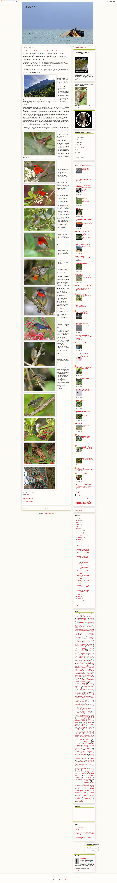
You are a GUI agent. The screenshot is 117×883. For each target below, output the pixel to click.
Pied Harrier (90, 720)
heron (89, 672)
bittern (91, 623)
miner (91, 700)
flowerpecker (89, 657)
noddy (80, 707)
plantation (76, 724)
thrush (87, 782)
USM (86, 788)
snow (91, 754)
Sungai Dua (79, 765)
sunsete (87, 767)
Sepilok (84, 746)
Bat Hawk (78, 621)
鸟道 (77, 197)
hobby (84, 673)
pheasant (90, 719)
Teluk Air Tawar (78, 781)
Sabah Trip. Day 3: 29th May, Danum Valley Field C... (83, 582)
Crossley (85, 642)
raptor (93, 732)
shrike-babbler (90, 751)
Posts (90, 847)
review (91, 735)
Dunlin (76, 650)
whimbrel (91, 794)
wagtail (80, 790)
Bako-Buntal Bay (78, 619)
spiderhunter (78, 757)
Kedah (91, 683)
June (79, 543)
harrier (82, 670)
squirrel (84, 758)
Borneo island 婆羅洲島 (82, 473)
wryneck (78, 801)
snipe (85, 754)
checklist (90, 637)
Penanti (92, 716)
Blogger (66, 879)
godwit (89, 665)
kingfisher (77, 686)
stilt (78, 760)
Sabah (28, 494)
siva (88, 752)
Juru (76, 679)
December (80, 530)
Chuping (76, 638)
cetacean (78, 637)
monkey (82, 703)
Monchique (77, 703)
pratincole (77, 728)
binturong (86, 623)
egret (76, 653)
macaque (77, 697)
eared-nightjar (78, 651)
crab (89, 641)
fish (92, 656)
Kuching (91, 690)
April (79, 596)
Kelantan (76, 684)
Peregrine (84, 718)
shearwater (78, 750)
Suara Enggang (90, 761)
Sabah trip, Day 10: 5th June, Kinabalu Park (83, 553)
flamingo (82, 657)
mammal (87, 699)
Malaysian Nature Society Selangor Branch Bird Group (83, 838)
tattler (80, 779)
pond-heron (82, 725)
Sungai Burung (84, 764)
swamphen (83, 768)
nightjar (90, 705)
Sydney (82, 771)
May (79, 594)
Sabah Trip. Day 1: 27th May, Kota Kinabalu (83, 590)
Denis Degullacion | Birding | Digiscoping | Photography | (84, 366)
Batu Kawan (85, 621)
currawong (77, 645)
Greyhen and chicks (87, 264)
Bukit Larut (92, 630)
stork (76, 761)
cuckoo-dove (83, 644)
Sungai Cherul (91, 764)
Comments (91, 850)
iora (85, 676)
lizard (80, 696)
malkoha (81, 699)
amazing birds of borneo (83, 389)
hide (81, 673)
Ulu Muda (81, 788)
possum (90, 727)
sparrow (77, 755)
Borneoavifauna (80, 457)
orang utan (77, 709)
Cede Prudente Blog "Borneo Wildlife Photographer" (84, 232)
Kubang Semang (83, 690)
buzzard (77, 634)
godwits (76, 666)
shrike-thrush (77, 752)
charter (85, 637)
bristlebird (82, 627)
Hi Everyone (85, 313)
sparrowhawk (84, 755)
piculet (83, 720)
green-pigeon (85, 669)
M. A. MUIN (79, 423)
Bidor (82, 623)
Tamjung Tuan (83, 773)
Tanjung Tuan (88, 777)
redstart (76, 735)
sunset (81, 767)
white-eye (85, 797)
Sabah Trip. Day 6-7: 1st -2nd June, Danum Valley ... (83, 567)
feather (76, 656)
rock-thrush (81, 738)
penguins (78, 717)
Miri (81, 701)
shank (88, 748)
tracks (90, 784)
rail (84, 731)
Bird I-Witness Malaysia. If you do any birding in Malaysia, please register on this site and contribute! (84, 833)
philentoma (77, 720)
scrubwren (92, 745)
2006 (77, 605)
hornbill (89, 675)
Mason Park (79, 700)
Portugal (83, 727)
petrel (76, 719)
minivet (76, 701)
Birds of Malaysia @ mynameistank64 (81, 311)
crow (91, 642)
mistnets (85, 701)
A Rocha (77, 829)
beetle (88, 622)
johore (84, 678)
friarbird (76, 662)
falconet (85, 655)
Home (46, 508)
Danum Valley (84, 645)
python (80, 731)
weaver (77, 793)
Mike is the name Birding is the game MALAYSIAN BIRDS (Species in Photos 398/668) (84, 502)
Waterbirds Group (78, 792)
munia (86, 704)
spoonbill (78, 758)
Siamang (83, 752)
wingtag (78, 798)
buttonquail (91, 633)
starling (92, 758)
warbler (89, 790)
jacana (92, 676)
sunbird (76, 764)
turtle (85, 786)
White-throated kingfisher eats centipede (85, 170)
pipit (84, 722)
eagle (82, 650)
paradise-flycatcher (79, 713)
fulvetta (77, 663)
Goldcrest (81, 666)
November (80, 532)
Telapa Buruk (90, 779)
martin (92, 699)
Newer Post (26, 508)
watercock (86, 792)
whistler (78, 795)
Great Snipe (91, 667)
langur (81, 692)
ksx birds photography (82, 378)
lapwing (87, 692)
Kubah (76, 690)
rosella (76, 739)
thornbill (83, 782)
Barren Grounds (91, 619)
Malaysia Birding (79, 827)
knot (77, 688)
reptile (81, 735)
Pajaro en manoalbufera (82, 335)
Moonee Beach (89, 703)
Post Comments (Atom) (49, 513)
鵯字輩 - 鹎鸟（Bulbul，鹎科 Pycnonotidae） (86, 200)
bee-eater (82, 622)
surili (91, 767)
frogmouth (91, 662)
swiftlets (85, 769)
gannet (82, 663)
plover (83, 724)
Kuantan (91, 689)
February (80, 600)
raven (85, 733)
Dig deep (28, 6)
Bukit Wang (91, 632)
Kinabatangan (89, 684)
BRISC (76, 627)
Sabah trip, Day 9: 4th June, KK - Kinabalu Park (83, 558)
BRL (87, 627)
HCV (85, 672)
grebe (77, 669)
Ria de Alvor (77, 736)
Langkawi (76, 692)
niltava (76, 707)
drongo (84, 648)
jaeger (78, 678)
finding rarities (86, 656)
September (81, 537)
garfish (87, 663)
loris (91, 696)
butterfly (84, 633)
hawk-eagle (79, 672)
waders (91, 788)
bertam (77, 623)
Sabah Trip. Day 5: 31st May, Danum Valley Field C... (83, 572)
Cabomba (84, 634)
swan (89, 768)
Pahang (91, 712)
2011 (77, 520)
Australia (91, 616)
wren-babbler (90, 800)
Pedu (92, 715)
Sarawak (76, 743)
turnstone (78, 786)
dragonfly (77, 648)
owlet (78, 712)
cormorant (78, 641)
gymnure (76, 670)
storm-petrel (82, 761)
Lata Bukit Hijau (78, 693)
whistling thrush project (87, 795)
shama (81, 748)
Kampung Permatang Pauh (87, 681)
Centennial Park (91, 636)
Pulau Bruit (90, 728)
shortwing (77, 751)
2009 (77, 524)
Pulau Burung (78, 729)
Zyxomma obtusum (86, 325)
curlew (90, 644)
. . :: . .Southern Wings (82, 342)
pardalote (87, 713)
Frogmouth (79, 435)
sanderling (77, 742)
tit (80, 784)
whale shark (84, 794)
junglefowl (90, 678)
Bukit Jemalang (78, 630)
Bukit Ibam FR (89, 629)
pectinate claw (86, 715)
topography (85, 784)
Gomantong (87, 666)
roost (91, 738)
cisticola (82, 638)
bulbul (77, 633)
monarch (91, 701)
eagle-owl (90, 650)
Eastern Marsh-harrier (88, 651)
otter (89, 711)
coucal (84, 641)
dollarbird (77, 646)
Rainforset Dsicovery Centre (82, 732)
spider (91, 755)
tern (86, 781)
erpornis (88, 653)
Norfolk (84, 707)
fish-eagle (76, 657)
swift (93, 768)
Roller (87, 738)
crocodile (79, 642)
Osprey (84, 711)
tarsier (76, 779)
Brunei (77, 629)
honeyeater (90, 673)
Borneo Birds (79, 305)
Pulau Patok (86, 729)
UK (89, 786)
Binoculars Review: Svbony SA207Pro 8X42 (86, 189)
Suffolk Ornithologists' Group (84, 763)
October (80, 535)
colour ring (87, 640)
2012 (77, 518)
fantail (91, 655)
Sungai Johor (86, 765)
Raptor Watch (79, 733)
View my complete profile (81, 870)
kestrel (81, 684)
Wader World (79, 274)
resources (86, 735)
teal (84, 779)
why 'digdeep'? (91, 797)
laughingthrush (87, 693)
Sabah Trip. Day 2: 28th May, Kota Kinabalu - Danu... (83, 587)
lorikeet (86, 696)
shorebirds (89, 750)
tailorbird (88, 771)
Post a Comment (29, 501)
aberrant (82, 613)
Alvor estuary (91, 615)
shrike (82, 751)
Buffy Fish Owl (85, 209)
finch (80, 656)
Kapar (83, 683)
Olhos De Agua (90, 707)
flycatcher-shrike (86, 659)
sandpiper (86, 742)
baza (77, 622)
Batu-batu (92, 621)
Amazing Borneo (80, 400)
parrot (93, 713)
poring (89, 725)
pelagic (76, 716)
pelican (81, 716)
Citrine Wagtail (89, 638)
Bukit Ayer (82, 629)
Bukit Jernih (85, 630)
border (85, 625)
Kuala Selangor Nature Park (81, 689)
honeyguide (77, 675)
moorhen (77, 704)
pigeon (76, 722)
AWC (79, 618)
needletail (77, 705)
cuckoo (76, 644)
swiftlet (78, 770)
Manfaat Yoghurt (86, 356)
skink (92, 752)
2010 (77, 522)
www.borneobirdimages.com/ (84, 498)
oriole (78, 711)
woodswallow (78, 800)
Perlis (90, 718)
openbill (85, 708)
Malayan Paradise (81, 294)
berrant (92, 622)
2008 (77, 526)
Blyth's (76, 625)
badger (91, 618)
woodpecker (86, 798)
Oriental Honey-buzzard (88, 709)
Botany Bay (83, 626)
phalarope (83, 719)
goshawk (78, 667)
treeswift (87, 785)
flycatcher (77, 659)
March (79, 598)
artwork (83, 616)
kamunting (77, 683)
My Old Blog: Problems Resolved (84, 469)
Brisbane (90, 626)
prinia (84, 728)
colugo (92, 640)
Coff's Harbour (81, 640)
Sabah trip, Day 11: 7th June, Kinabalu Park (83, 546)
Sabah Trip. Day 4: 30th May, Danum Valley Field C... (83, 577)
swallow (76, 768)
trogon (92, 785)
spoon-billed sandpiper (89, 757)
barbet (84, 619)
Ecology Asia (79, 495)
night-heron (84, 705)
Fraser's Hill (87, 660)
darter (91, 645)
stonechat (90, 760)
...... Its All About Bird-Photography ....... (82, 354)
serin (90, 746)
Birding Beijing (80, 256)
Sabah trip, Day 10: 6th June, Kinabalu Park (83, 550)
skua (76, 754)
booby (80, 625)
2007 (77, 528)
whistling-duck (78, 797)
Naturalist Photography (82, 446)
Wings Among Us (81, 468)
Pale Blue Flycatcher (81, 306)
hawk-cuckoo (91, 670)
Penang (86, 716)
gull (91, 669)
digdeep (83, 858)
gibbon (83, 664)
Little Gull (88, 694)
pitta (89, 722)
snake (80, 754)
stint (83, 760)
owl (93, 711)
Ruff (81, 740)
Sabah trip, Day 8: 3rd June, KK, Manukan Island (82, 562)
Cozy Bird (79, 492)
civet (75, 640)
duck (90, 648)
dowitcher (90, 646)
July (79, 541)
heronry (76, 673)
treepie (82, 785)
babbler (84, 618)
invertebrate (80, 676)
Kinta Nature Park (87, 686)
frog (86, 662)
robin (76, 738)
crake (93, 641)
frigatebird (81, 662)
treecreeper (77, 785)
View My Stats (78, 510)
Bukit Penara (84, 631)
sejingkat (78, 746)
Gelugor (92, 663)
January (80, 603)
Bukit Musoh (78, 631)
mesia (86, 700)
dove (83, 646)
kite (93, 686)
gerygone (78, 664)
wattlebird (92, 792)
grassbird (84, 667)
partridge (78, 715)
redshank (90, 733)
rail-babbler (89, 731)
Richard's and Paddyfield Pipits (87, 736)
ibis (75, 676)
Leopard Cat (82, 694)
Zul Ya (78, 208)
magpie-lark (88, 697)
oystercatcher (84, 712)
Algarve (84, 615)
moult (81, 704)
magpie (82, 697)
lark (92, 692)
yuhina (82, 801)
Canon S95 (83, 636)
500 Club (76, 613)
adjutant (88, 613)
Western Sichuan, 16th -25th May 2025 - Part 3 (87, 223)
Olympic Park (78, 708)
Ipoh (88, 676)
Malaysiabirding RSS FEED (83, 484)
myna (91, 704)
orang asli (91, 708)
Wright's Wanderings (81, 263)
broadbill (92, 627)
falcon (80, 655)
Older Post (66, 508)
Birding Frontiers (80, 178)
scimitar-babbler (85, 745)
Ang (77, 616)
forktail (80, 660)
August (80, 539)
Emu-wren (83, 653)
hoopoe (83, 675)
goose (93, 666)
